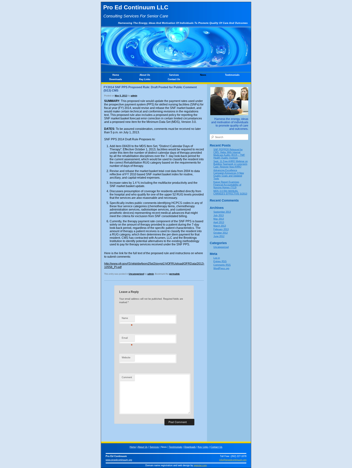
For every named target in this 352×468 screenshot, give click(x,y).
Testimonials (232, 75)
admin (134, 95)
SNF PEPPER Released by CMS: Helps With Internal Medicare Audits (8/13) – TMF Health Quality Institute (229, 153)
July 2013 (218, 215)
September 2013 (222, 212)
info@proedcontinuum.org (232, 459)
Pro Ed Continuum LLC (135, 7)
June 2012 (218, 236)
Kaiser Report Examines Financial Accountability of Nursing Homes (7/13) (227, 185)
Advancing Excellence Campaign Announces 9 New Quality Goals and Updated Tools (228, 174)
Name (127, 319)
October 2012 (220, 232)
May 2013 (218, 218)
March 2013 (219, 225)
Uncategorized (136, 274)
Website (126, 357)
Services (174, 75)
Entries (220, 261)
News (203, 75)
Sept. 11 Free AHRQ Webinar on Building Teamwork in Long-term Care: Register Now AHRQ (230, 164)
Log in (216, 258)
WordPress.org (221, 268)
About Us (145, 75)
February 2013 (221, 229)
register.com (200, 465)
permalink (174, 274)
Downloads (115, 79)
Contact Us (174, 79)
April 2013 (218, 222)
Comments (222, 265)
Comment (127, 377)
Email (127, 339)
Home (115, 75)
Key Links (144, 79)
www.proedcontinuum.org (119, 459)
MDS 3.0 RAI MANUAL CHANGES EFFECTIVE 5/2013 (230, 192)
